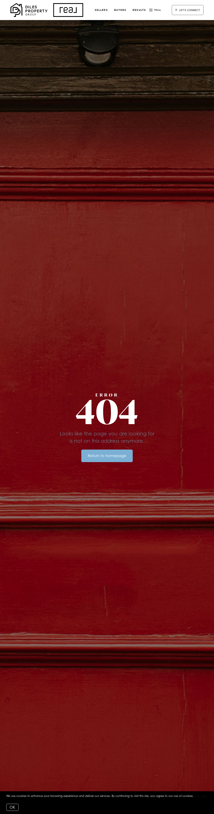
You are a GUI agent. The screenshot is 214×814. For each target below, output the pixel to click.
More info (200, 796)
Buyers (120, 10)
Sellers (101, 10)
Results (139, 10)
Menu (157, 10)
